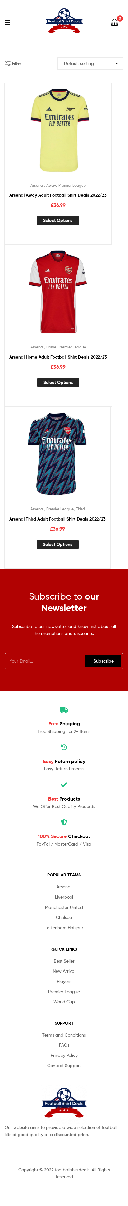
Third (80, 509)
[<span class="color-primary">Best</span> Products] (64, 785)
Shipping (64, 723)
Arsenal (37, 185)
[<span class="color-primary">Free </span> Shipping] (64, 710)
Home (51, 347)
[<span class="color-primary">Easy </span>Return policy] (64, 747)
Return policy (64, 761)
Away (51, 185)
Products (64, 799)
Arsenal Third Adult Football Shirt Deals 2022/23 (57, 519)
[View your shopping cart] (114, 22)
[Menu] (11, 22)
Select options (58, 220)
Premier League (72, 185)
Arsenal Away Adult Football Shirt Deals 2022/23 (58, 195)
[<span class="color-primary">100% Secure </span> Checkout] (64, 822)
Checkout (64, 836)
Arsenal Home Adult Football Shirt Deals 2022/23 (58, 357)
